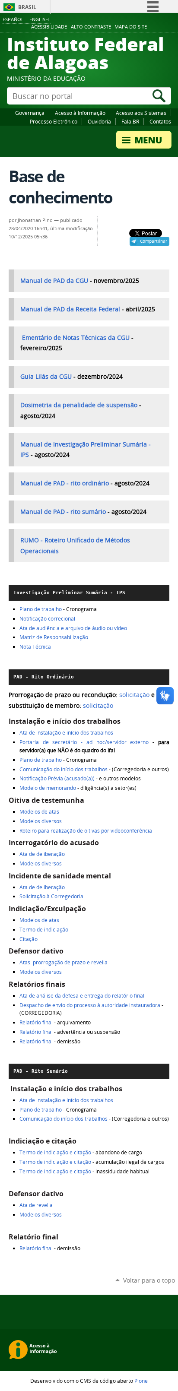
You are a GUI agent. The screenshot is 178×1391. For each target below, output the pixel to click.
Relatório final (36, 1022)
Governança (29, 112)
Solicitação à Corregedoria (51, 896)
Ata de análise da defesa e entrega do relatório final (81, 995)
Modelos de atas (39, 811)
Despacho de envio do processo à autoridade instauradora (89, 1005)
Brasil (27, 7)
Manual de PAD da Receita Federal (71, 309)
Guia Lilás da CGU (46, 376)
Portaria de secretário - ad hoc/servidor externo (84, 742)
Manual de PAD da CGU (55, 281)
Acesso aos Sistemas (141, 112)
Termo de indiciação (43, 929)
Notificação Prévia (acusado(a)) (57, 778)
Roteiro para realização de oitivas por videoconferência (85, 830)
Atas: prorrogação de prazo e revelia (63, 962)
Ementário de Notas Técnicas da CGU (76, 338)
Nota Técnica (35, 646)
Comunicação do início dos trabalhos (63, 769)
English (39, 19)
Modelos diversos (40, 821)
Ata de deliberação (42, 854)
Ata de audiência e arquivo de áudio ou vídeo (73, 628)
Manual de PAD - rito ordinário (64, 483)
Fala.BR (130, 121)
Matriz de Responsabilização (53, 637)
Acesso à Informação (80, 112)
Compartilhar (153, 241)
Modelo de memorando (48, 788)
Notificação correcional (47, 618)
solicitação (134, 695)
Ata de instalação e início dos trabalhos (66, 732)
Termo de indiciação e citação (55, 1152)
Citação (28, 939)
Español (13, 19)
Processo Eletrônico (53, 121)
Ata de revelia (36, 1205)
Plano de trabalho (40, 609)
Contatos (160, 121)
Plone (141, 1380)
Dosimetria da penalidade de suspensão (78, 405)
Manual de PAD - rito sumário (63, 512)
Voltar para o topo (149, 1280)
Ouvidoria (99, 121)
